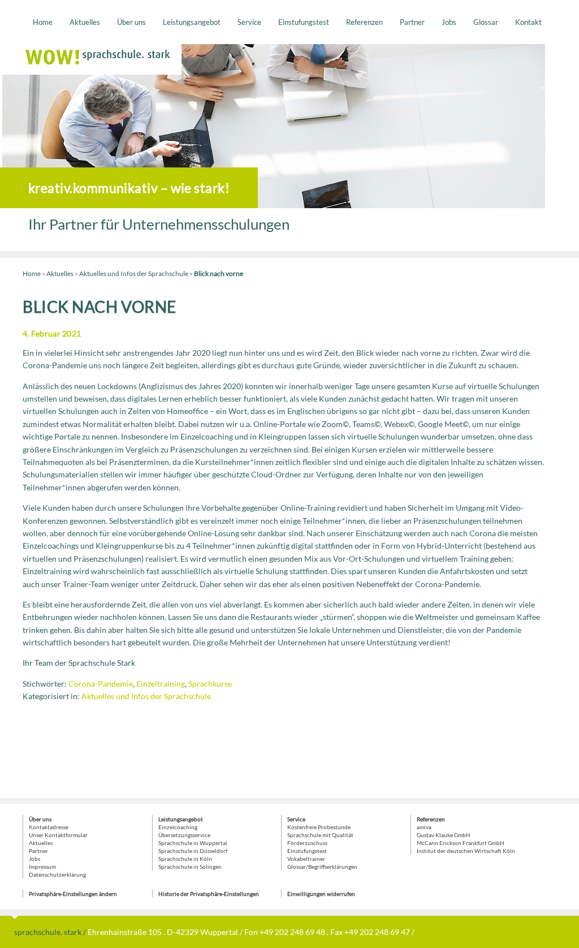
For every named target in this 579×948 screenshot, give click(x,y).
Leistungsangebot (192, 22)
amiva (424, 827)
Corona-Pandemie (100, 683)
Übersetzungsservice (184, 834)
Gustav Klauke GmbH (443, 834)
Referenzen (364, 22)
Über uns (131, 22)
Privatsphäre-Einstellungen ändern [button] (73, 893)
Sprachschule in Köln (185, 858)
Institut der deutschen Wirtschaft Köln (466, 850)
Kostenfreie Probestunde (319, 827)
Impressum (42, 866)
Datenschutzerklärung (57, 874)
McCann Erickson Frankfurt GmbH (460, 842)
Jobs (449, 22)
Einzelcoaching (177, 827)
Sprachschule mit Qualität (320, 834)
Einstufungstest (303, 22)
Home (43, 22)
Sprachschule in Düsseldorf (192, 850)
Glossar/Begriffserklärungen (322, 866)
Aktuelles (85, 22)
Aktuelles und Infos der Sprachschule (133, 273)
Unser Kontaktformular (58, 834)
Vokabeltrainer (306, 858)
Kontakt (528, 22)
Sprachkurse (210, 683)
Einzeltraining (160, 683)
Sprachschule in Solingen (190, 866)
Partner (412, 22)
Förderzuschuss (307, 842)
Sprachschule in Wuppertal (192, 842)
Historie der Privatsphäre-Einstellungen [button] (208, 893)
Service (249, 22)
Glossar (485, 22)
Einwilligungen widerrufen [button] (321, 893)
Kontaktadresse (48, 827)
